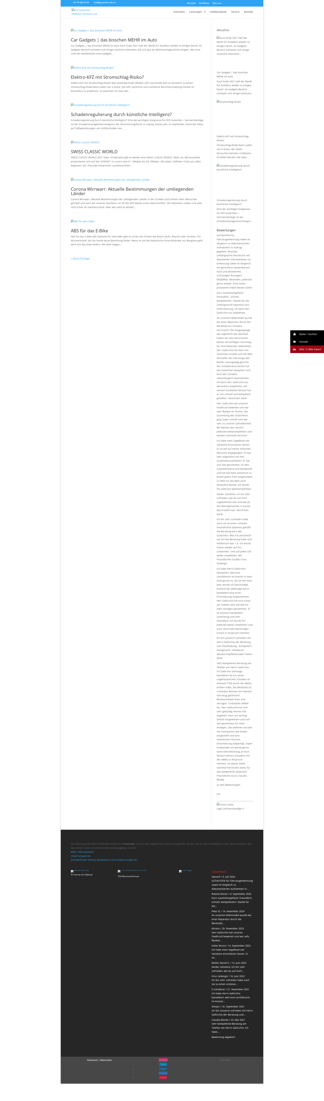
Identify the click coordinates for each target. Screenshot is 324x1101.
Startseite (179, 12)
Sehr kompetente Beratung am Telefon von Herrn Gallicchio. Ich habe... (230, 1027)
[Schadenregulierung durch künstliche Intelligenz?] (235, 180)
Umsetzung (224, 1059)
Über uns (216, 3)
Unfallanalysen (218, 12)
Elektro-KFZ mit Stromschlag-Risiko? (107, 77)
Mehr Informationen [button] (82, 851)
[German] (226, 4)
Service (235, 12)
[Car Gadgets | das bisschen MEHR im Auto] (235, 53)
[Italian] (242, 4)
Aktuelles (191, 3)
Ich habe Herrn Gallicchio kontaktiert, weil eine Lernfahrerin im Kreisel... (231, 997)
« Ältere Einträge (80, 258)
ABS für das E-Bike (89, 231)
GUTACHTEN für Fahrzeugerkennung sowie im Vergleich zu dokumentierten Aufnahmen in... (232, 884)
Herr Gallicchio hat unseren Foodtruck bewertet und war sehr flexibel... (230, 936)
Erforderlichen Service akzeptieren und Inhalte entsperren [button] (104, 859)
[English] (234, 4)
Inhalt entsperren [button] (81, 856)
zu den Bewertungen (228, 784)
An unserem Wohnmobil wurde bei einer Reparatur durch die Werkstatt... (231, 919)
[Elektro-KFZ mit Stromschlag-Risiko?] (235, 117)
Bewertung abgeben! (223, 1037)
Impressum (92, 1059)
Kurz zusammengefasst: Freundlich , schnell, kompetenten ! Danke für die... (232, 902)
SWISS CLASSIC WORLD (94, 152)
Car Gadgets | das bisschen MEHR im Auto (114, 40)
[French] (250, 4)
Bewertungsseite (230, 793)
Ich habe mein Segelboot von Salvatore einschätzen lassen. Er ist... (230, 953)
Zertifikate (204, 3)
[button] (307, 334)
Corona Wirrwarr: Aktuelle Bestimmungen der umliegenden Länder (132, 191)
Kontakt (248, 12)
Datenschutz (106, 1059)
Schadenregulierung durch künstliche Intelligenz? (121, 114)
